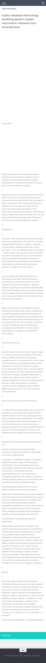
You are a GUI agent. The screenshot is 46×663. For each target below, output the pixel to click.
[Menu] (43, 3)
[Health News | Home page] (5, 3)
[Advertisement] (23, 53)
